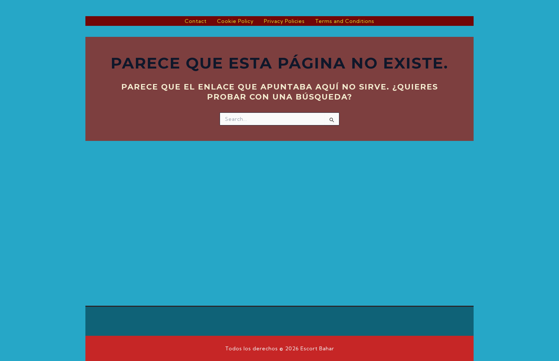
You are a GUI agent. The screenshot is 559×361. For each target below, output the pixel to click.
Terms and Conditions (344, 21)
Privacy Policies (284, 21)
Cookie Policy (235, 21)
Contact (196, 21)
